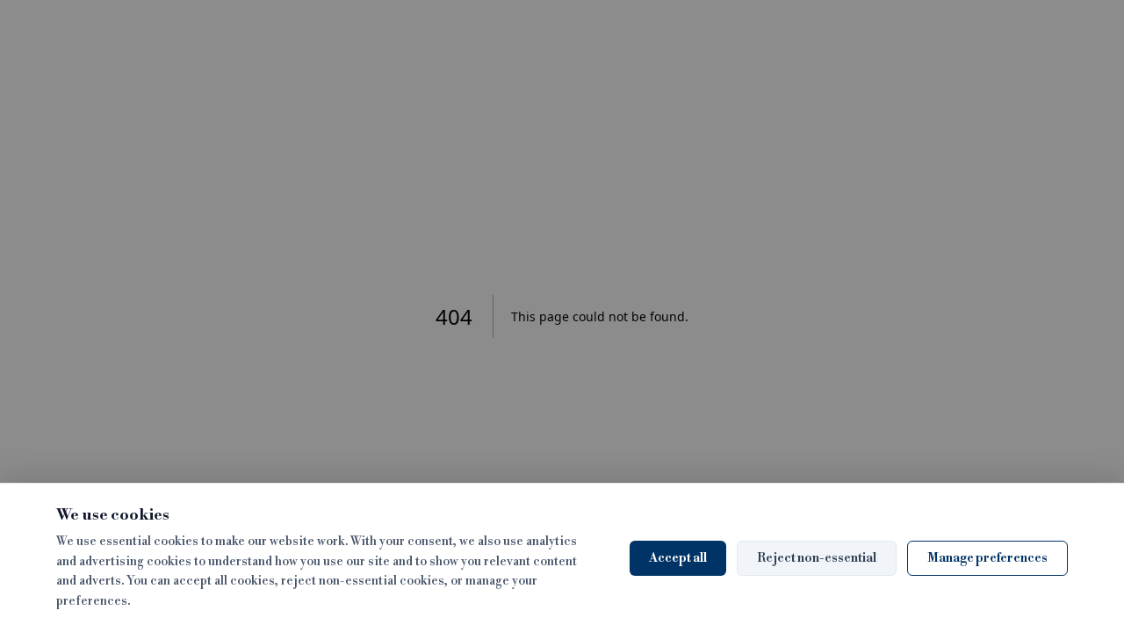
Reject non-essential (816, 558)
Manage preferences (987, 558)
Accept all (678, 558)
